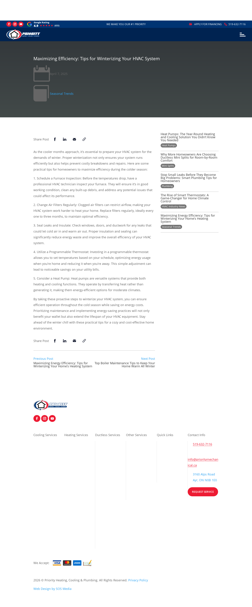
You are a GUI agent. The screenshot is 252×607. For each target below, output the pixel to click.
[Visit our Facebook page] (9, 24)
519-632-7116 (237, 24)
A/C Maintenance (45, 451)
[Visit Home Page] (50, 409)
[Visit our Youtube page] (21, 24)
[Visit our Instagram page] (15, 24)
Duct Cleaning (43, 474)
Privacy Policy (167, 466)
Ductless (101, 444)
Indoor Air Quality (46, 494)
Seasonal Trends (62, 94)
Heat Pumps (169, 145)
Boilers (131, 444)
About (161, 451)
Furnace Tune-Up (76, 457)
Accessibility (166, 487)
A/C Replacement (45, 466)
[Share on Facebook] (55, 139)
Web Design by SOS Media (52, 589)
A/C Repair (41, 459)
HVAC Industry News (173, 206)
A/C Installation (44, 444)
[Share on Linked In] (64, 139)
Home (161, 444)
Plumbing (167, 186)
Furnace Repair (75, 465)
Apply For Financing (208, 24)
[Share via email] (74, 139)
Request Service (203, 491)
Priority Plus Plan (138, 472)
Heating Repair (75, 538)
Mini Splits (168, 165)
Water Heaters (136, 451)
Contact (162, 459)
